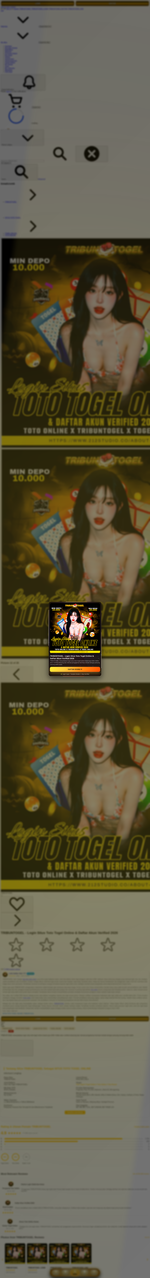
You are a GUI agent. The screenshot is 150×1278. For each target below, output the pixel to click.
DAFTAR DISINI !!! (75, 669)
